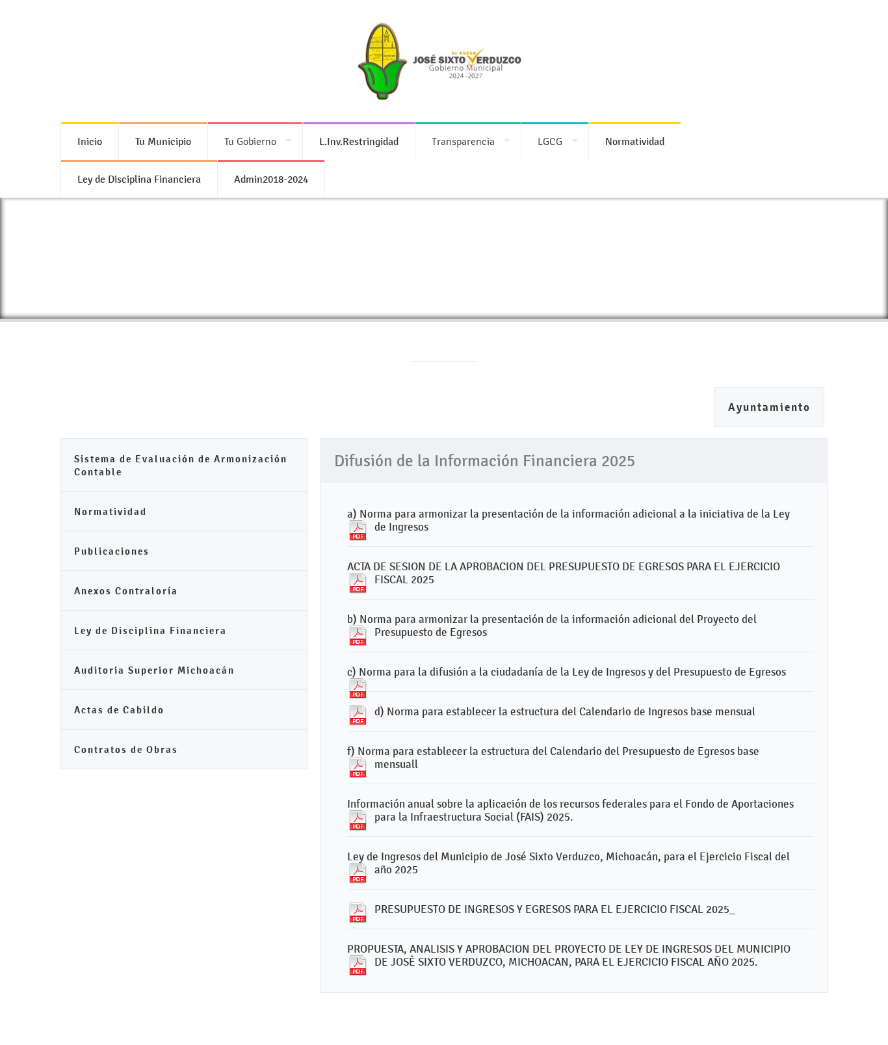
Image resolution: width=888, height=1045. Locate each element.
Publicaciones (112, 551)
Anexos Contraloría (126, 591)
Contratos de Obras (126, 749)
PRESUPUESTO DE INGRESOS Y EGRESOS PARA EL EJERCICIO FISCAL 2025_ (554, 909)
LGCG (550, 141)
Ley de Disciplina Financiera (150, 630)
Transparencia (463, 141)
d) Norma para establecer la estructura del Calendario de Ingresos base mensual (564, 711)
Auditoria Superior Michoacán (154, 670)
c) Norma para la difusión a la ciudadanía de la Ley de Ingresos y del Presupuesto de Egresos (566, 671)
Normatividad (110, 511)
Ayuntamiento (769, 407)
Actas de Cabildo (119, 710)
